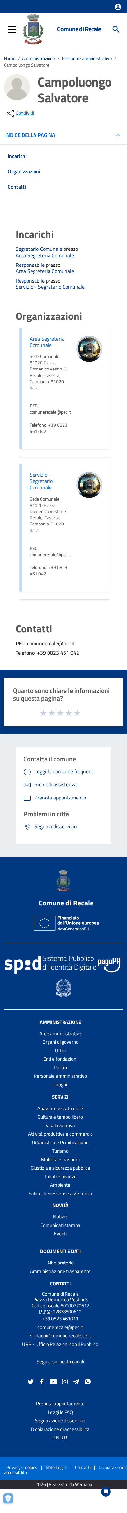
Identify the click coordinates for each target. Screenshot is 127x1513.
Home (9, 58)
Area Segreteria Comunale (45, 255)
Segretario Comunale (40, 249)
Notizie (60, 1216)
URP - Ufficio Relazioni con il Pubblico (60, 1344)
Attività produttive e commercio (60, 1134)
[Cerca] (116, 29)
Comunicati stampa (60, 1225)
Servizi (60, 1097)
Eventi (60, 1233)
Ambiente (60, 1185)
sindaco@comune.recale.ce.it (60, 1335)
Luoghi (60, 1084)
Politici (60, 1067)
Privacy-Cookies (22, 1467)
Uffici (60, 1050)
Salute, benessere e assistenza (60, 1193)
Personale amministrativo (87, 58)
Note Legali (56, 1467)
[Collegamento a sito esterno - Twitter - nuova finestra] (31, 1380)
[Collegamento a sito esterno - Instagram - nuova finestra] (65, 1380)
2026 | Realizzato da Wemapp (63, 1484)
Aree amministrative (60, 1033)
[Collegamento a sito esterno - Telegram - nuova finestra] (76, 1380)
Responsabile (31, 265)
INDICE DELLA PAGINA (30, 135)
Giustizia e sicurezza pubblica (60, 1168)
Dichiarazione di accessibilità (60, 1429)
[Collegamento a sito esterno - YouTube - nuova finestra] (53, 1380)
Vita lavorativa (60, 1125)
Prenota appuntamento (60, 1403)
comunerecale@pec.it (60, 1327)
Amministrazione (38, 58)
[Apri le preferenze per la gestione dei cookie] (11, 1501)
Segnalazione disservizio (60, 1420)
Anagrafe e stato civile (60, 1108)
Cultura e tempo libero (60, 1117)
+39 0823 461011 (60, 1318)
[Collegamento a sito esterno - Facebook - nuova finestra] (42, 1380)
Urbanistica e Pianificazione (60, 1142)
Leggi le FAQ (60, 1412)
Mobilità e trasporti (60, 1159)
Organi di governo (60, 1042)
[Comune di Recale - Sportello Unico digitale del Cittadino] (33, 29)
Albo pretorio (60, 1262)
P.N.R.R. (60, 1437)
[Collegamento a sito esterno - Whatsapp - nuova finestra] (88, 1380)
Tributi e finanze (60, 1176)
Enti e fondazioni (60, 1059)
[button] (118, 7)
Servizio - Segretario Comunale (50, 287)
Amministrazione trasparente (60, 1271)
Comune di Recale (79, 29)
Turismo (60, 1151)
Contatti (60, 1283)
